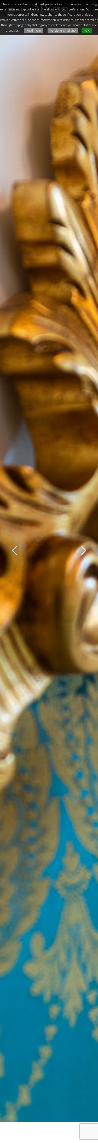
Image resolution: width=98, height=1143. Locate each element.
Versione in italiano (63, 30)
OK (87, 30)
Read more (33, 30)
